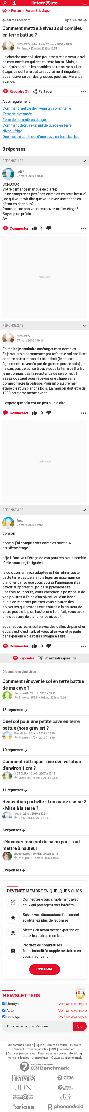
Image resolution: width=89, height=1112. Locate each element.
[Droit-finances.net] (66, 1088)
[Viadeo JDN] (66, 1097)
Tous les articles (37, 1049)
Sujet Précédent (19, 20)
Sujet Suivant (72, 20)
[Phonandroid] (66, 1107)
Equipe (40, 1045)
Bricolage (12, 1017)
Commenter (18, 228)
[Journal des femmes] (23, 1078)
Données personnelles (21, 1053)
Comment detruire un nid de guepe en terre (36, 125)
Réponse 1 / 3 (12, 161)
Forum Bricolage (37, 10)
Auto (9, 1010)
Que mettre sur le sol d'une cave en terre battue (40, 136)
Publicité (75, 1045)
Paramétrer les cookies (52, 1053)
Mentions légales (18, 1057)
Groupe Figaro (40, 1057)
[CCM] (66, 1078)
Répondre (26, 658)
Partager (45, 91)
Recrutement (67, 1049)
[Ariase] (23, 1106)
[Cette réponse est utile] (35, 228)
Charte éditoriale (57, 1045)
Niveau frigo (12, 131)
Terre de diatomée (17, 114)
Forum (16, 10)
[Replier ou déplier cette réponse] (84, 161)
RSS (53, 1049)
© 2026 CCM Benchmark (66, 1057)
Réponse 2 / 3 (12, 325)
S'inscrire (44, 969)
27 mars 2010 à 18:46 (30, 176)
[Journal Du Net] (23, 1088)
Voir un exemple (72, 1003)
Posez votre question (60, 658)
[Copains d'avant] (23, 1097)
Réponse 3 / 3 (12, 510)
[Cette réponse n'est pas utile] (49, 228)
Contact (19, 1049)
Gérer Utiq (75, 1053)
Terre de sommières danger (24, 119)
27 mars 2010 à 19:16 (30, 340)
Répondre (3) (19, 91)
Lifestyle (12, 1004)
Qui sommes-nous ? (20, 1045)
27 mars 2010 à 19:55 (43, 48)
